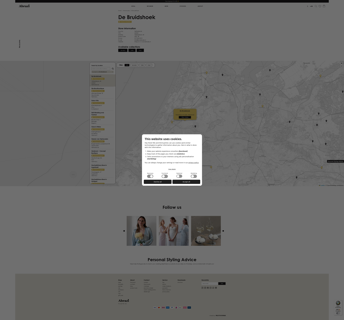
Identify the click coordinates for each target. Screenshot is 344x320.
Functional (165, 173)
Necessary (150, 173)
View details (172, 169)
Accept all (186, 182)
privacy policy (193, 163)
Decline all (158, 182)
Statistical (179, 173)
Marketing (194, 173)
